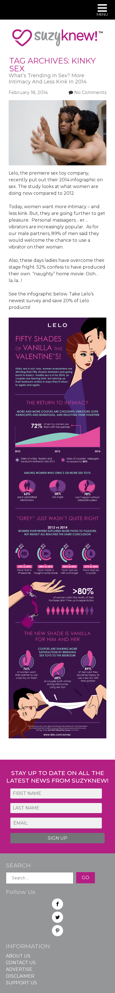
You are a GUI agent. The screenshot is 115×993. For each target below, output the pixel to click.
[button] (102, 11)
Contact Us (21, 962)
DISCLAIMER (20, 976)
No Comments (90, 92)
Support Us (21, 982)
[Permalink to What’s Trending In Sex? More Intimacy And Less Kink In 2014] (58, 103)
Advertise (19, 969)
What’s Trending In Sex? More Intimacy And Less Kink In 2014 (48, 78)
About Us (18, 956)
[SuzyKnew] (57, 40)
